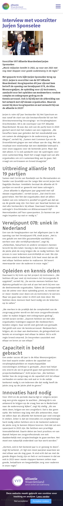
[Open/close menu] (58, 6)
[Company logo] (14, 5)
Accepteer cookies (41, 501)
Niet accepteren (21, 501)
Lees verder (43, 496)
